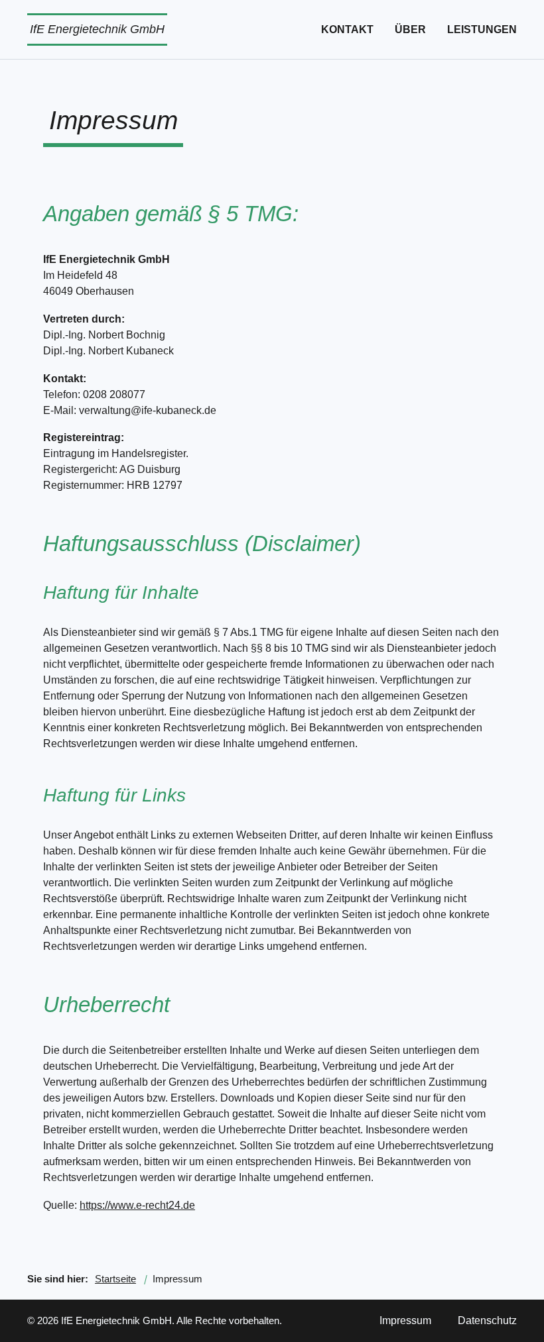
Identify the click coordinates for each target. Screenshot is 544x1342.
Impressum (405, 1320)
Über (410, 29)
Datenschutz (487, 1320)
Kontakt (347, 29)
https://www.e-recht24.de (137, 1205)
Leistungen (482, 29)
